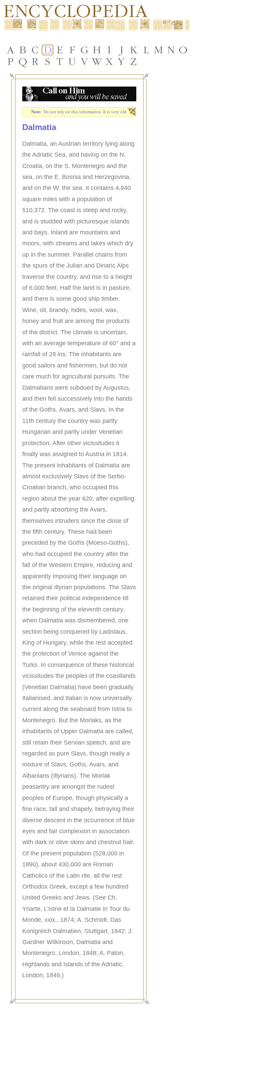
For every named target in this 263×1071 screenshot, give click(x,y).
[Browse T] (60, 61)
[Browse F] (72, 50)
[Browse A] (10, 50)
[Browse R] (35, 61)
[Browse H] (97, 50)
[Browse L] (146, 50)
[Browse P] (10, 61)
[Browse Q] (23, 61)
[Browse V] (84, 61)
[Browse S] (47, 61)
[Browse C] (35, 50)
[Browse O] (183, 50)
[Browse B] (23, 50)
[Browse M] (158, 50)
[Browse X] (109, 61)
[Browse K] (134, 50)
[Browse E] (60, 50)
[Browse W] (97, 61)
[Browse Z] (134, 61)
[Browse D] (47, 50)
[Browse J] (121, 50)
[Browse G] (84, 50)
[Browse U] (72, 61)
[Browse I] (109, 50)
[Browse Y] (121, 61)
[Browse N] (171, 50)
